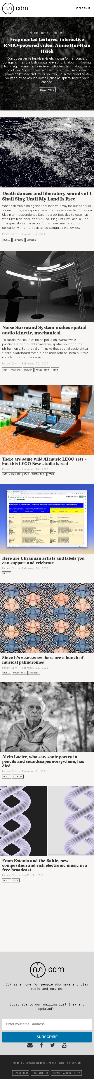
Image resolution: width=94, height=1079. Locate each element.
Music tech (42, 369)
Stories (31, 239)
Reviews (18, 239)
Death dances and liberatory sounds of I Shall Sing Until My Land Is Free (46, 196)
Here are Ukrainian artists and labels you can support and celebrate (43, 560)
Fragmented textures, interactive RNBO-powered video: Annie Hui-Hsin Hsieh (47, 45)
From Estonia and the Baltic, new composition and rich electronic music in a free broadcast (44, 865)
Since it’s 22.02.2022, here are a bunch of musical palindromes (43, 660)
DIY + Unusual (12, 369)
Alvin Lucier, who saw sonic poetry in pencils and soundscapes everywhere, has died (43, 761)
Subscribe (47, 1037)
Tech (54, 33)
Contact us (40, 1073)
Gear (26, 474)
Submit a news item (66, 1073)
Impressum (21, 1073)
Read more (47, 90)
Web (62, 33)
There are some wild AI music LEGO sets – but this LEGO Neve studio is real (44, 461)
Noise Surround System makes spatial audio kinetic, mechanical (44, 330)
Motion (34, 33)
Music (44, 33)
